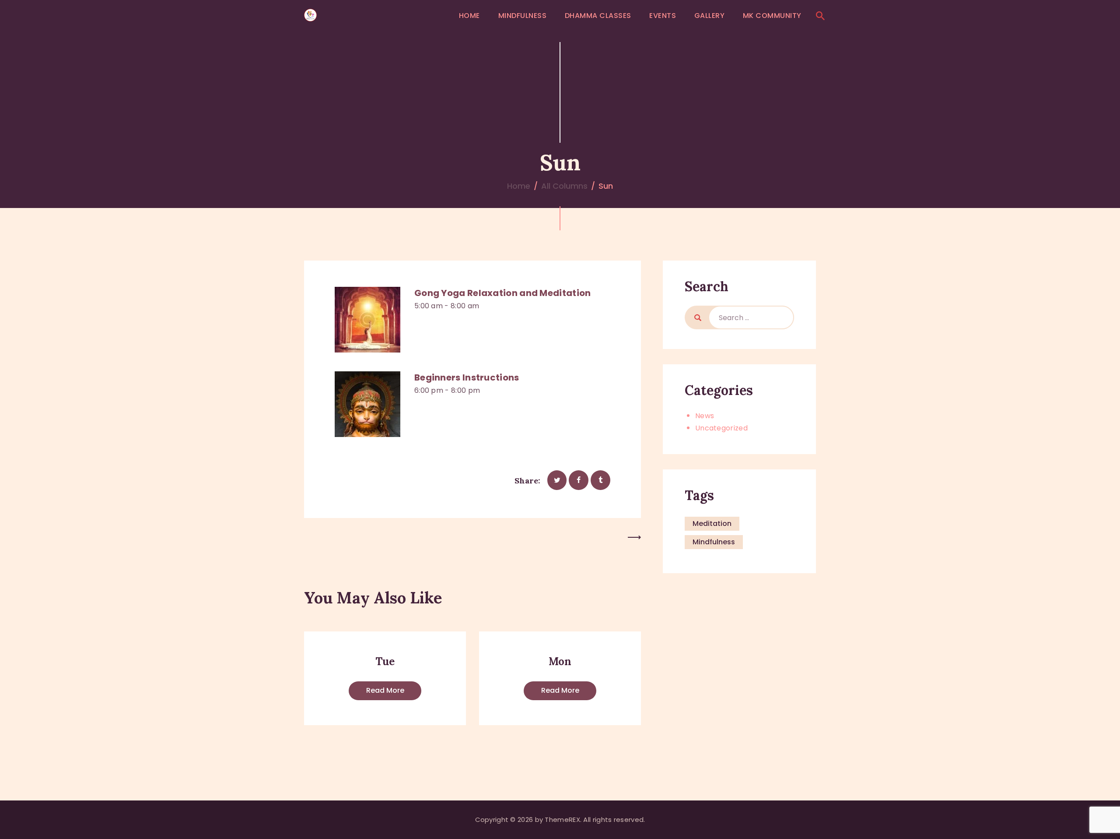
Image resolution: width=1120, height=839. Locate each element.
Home (518, 185)
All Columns (564, 185)
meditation (712, 523)
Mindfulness (714, 542)
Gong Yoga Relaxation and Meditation (502, 293)
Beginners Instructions (466, 377)
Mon (560, 661)
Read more (385, 690)
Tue (385, 661)
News (704, 416)
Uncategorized (721, 428)
